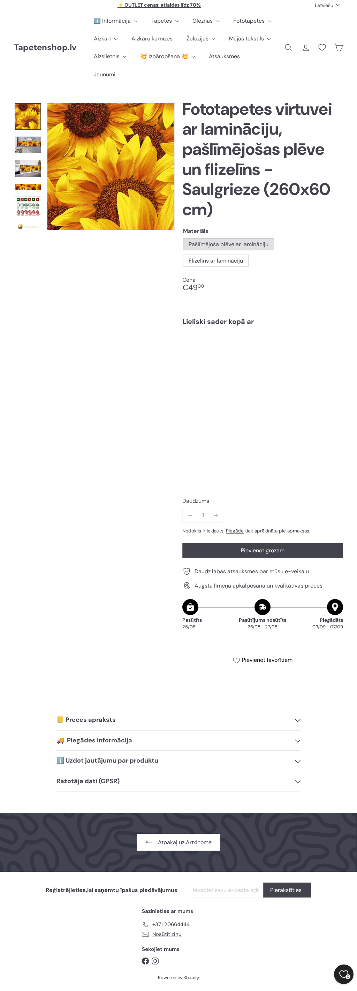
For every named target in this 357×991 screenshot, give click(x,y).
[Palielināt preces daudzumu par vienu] (215, 515)
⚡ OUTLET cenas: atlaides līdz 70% (159, 5)
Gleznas (203, 20)
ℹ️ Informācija (113, 20)
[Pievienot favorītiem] (333, 345)
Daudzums (195, 501)
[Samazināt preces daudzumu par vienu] (189, 515)
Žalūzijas (198, 38)
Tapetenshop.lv (45, 48)
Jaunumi (104, 74)
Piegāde (235, 531)
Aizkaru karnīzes (152, 38)
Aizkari (103, 38)
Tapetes (162, 20)
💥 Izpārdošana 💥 (165, 56)
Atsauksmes (224, 56)
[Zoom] (110, 166)
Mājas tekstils (247, 38)
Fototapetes (249, 20)
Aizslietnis (107, 56)
